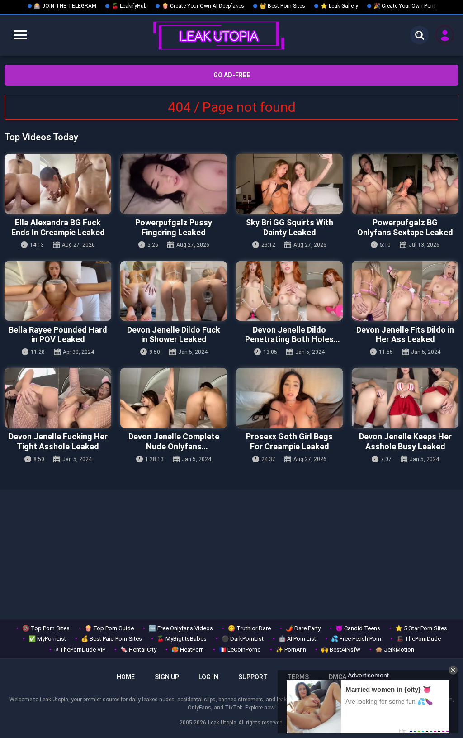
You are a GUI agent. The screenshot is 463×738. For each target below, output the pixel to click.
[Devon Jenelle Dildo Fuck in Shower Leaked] (173, 291)
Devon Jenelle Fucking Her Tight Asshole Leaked (58, 441)
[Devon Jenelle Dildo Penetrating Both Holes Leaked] (289, 291)
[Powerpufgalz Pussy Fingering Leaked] (173, 184)
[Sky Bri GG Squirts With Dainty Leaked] (289, 184)
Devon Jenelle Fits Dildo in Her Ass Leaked (405, 334)
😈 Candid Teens (357, 628)
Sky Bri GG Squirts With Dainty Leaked (289, 227)
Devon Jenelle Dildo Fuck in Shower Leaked (173, 334)
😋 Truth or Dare (249, 628)
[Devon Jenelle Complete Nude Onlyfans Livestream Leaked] (173, 398)
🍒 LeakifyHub (129, 6)
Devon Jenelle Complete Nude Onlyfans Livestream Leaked (173, 441)
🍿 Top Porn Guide (109, 628)
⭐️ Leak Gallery (339, 6)
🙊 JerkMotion (394, 649)
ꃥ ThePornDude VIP (80, 649)
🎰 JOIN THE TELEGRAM (65, 6)
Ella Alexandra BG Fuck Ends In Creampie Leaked (58, 227)
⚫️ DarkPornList (243, 638)
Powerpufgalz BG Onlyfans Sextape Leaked (405, 227)
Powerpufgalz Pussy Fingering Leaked (173, 227)
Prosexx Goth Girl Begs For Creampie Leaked (289, 441)
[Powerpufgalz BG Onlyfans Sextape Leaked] (405, 184)
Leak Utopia (222, 722)
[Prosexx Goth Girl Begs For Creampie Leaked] (289, 398)
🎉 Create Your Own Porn (404, 6)
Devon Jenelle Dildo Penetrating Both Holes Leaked (289, 334)
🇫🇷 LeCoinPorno (240, 649)
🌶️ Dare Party (303, 628)
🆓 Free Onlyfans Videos (181, 628)
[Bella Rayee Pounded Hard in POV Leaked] (58, 291)
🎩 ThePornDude (418, 638)
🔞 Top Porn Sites (46, 628)
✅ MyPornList (47, 638)
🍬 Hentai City (138, 649)
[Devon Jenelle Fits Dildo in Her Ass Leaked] (405, 291)
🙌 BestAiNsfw (340, 649)
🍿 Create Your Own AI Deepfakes (203, 6)
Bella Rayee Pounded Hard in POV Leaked (58, 334)
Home (126, 677)
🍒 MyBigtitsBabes (182, 638)
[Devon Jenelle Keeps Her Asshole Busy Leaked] (405, 398)
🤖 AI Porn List (297, 638)
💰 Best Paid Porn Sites (111, 638)
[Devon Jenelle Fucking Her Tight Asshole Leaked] (58, 398)
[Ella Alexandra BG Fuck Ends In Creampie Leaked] (58, 184)
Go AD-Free (231, 75)
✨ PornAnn (291, 649)
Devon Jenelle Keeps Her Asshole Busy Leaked (405, 441)
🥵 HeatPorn (187, 649)
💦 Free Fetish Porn (356, 638)
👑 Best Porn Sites (282, 6)
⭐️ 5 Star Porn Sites (421, 628)
